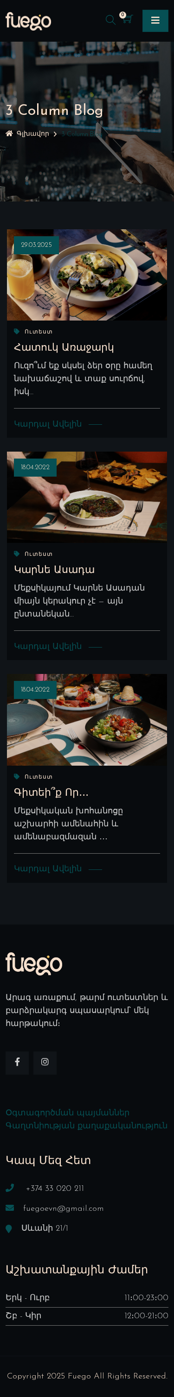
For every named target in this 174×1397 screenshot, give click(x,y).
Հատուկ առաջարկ (64, 348)
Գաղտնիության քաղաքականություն (87, 1126)
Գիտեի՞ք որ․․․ (51, 793)
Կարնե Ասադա (54, 570)
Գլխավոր (33, 134)
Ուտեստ (39, 332)
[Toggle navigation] (155, 21)
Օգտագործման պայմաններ (67, 1113)
